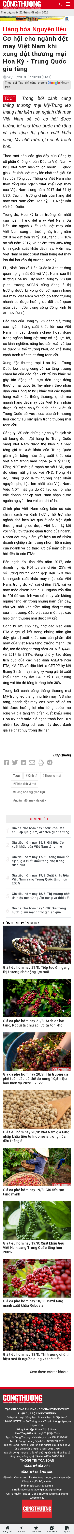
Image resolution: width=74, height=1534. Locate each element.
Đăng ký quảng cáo (37, 1472)
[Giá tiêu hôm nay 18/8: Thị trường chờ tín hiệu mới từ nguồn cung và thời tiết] (37, 1334)
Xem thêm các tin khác (48, 1372)
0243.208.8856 (44, 1485)
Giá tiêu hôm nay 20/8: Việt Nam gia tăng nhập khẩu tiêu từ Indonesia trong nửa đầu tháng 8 (36, 1136)
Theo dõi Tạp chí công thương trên (26, 84)
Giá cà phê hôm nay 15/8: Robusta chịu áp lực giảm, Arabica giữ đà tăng (40, 830)
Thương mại (53, 776)
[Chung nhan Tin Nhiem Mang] (37, 1508)
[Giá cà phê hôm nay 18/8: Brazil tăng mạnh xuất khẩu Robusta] (37, 1280)
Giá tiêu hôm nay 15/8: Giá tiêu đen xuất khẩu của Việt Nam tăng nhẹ (39, 844)
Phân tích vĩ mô (25, 784)
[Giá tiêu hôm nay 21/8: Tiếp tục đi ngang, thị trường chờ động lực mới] (37, 947)
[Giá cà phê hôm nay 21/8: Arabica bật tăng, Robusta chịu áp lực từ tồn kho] (37, 1000)
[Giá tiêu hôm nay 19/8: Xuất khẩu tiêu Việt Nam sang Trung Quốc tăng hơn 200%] (37, 1222)
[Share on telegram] (49, 762)
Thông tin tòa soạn (37, 1460)
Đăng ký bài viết (37, 1466)
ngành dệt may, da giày (30, 800)
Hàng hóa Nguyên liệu (35, 29)
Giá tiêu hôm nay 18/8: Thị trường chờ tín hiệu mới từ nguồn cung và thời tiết (41, 896)
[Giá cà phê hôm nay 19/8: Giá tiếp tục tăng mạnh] (37, 1169)
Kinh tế (32, 776)
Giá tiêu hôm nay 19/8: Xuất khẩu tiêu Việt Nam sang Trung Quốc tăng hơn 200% (40, 879)
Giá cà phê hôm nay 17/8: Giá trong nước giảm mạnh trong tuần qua (39, 910)
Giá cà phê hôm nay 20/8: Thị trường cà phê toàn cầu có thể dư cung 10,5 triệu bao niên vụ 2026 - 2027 (35, 1078)
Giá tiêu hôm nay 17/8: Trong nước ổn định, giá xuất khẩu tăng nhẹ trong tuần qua (40, 861)
